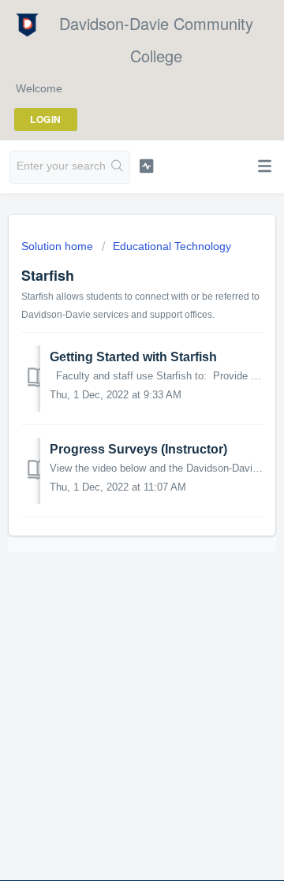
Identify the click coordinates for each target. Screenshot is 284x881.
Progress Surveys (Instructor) (138, 449)
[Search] (117, 167)
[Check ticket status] (146, 165)
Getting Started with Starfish (133, 357)
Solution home (58, 246)
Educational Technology (172, 246)
